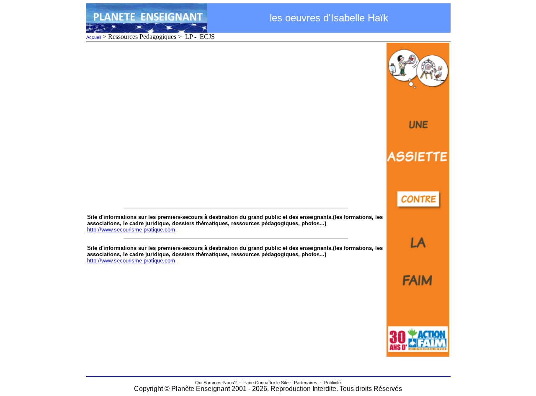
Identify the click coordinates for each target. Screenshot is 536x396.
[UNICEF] (418, 354)
